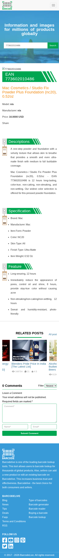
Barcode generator (39, 504)
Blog (4, 500)
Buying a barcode (38, 513)
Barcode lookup (37, 517)
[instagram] (16, 540)
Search (52, 45)
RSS (4, 525)
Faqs (5, 517)
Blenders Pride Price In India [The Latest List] (28, 365)
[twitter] (4, 546)
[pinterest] (22, 540)
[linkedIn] (10, 546)
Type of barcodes (38, 500)
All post (53, 334)
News (5, 504)
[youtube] (10, 540)
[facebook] (4, 540)
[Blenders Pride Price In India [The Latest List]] (29, 350)
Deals (5, 513)
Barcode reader (37, 508)
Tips (4, 508)
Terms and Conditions (14, 521)
